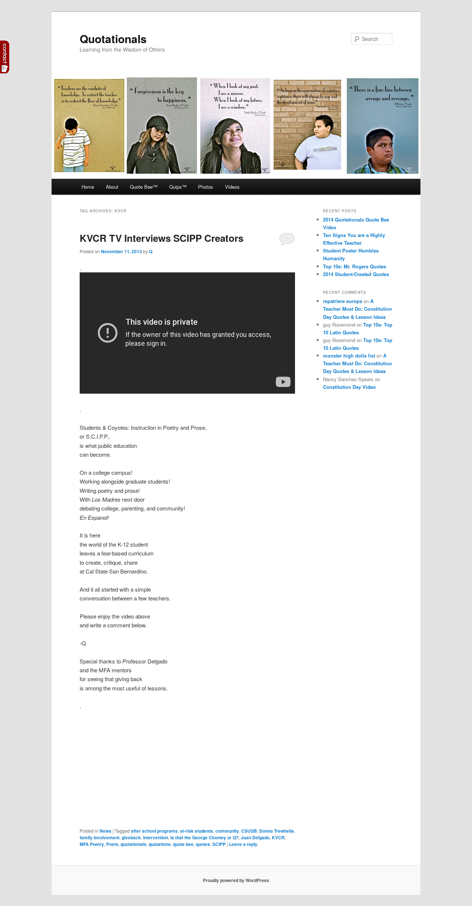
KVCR (278, 837)
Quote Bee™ (143, 186)
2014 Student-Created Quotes (356, 274)
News (105, 830)
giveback (131, 837)
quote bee (183, 844)
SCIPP (219, 844)
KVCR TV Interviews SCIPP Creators (161, 238)
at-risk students (196, 830)
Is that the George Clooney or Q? (204, 837)
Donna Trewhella (276, 830)
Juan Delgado (255, 837)
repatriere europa (342, 300)
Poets (112, 844)
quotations (160, 844)
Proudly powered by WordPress (236, 880)
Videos (232, 186)
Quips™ (178, 186)
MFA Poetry (92, 844)
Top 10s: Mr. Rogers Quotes (354, 266)
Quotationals (113, 38)
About (112, 186)
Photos (205, 186)
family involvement (99, 837)
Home (87, 186)
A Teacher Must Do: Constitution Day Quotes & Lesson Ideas (357, 308)
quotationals (133, 844)
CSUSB (249, 830)
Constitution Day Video (349, 386)
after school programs (154, 830)
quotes (203, 844)
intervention (155, 837)
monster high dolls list (349, 355)
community (227, 830)
